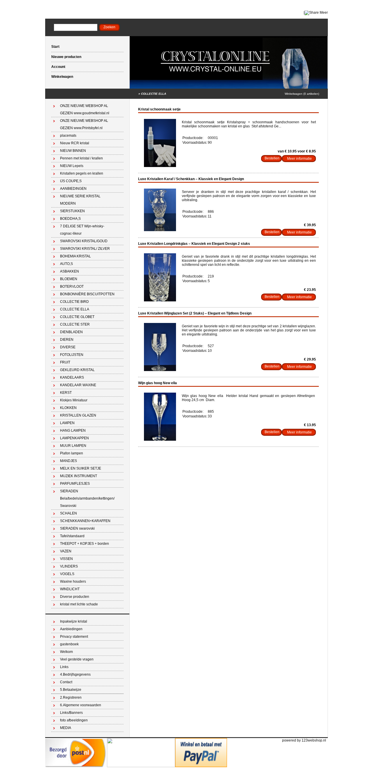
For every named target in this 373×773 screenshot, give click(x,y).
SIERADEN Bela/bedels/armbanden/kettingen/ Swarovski (87, 498)
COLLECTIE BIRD (74, 302)
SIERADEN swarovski (77, 528)
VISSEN (66, 559)
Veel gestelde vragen (77, 659)
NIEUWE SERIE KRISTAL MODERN (80, 199)
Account (58, 67)
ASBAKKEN (69, 271)
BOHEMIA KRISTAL (75, 256)
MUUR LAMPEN (73, 446)
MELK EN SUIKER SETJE (80, 468)
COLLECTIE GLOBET (77, 317)
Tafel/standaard (72, 536)
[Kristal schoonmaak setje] (160, 166)
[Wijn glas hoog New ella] (160, 440)
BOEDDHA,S (70, 219)
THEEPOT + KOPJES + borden (84, 544)
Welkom (66, 652)
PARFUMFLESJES (75, 484)
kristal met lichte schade (79, 604)
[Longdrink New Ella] (160, 300)
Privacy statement (74, 637)
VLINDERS (69, 566)
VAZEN (65, 551)
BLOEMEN (68, 279)
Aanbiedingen (71, 629)
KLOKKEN (68, 408)
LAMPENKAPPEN (74, 438)
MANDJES (68, 461)
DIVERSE (67, 347)
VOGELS (67, 574)
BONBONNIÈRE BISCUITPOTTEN (87, 294)
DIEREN (66, 340)
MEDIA (65, 728)
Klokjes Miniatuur (73, 400)
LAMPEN (67, 423)
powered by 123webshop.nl (304, 740)
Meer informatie (299, 159)
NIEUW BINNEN (73, 151)
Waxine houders (73, 581)
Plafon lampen (71, 453)
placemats (68, 135)
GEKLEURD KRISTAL (77, 370)
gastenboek (69, 644)
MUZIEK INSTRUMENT (78, 476)
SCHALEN (68, 513)
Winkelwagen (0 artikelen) (302, 93)
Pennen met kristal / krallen (81, 158)
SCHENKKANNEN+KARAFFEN (85, 521)
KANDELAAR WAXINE (78, 385)
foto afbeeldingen (74, 720)
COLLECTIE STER (75, 324)
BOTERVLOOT (72, 286)
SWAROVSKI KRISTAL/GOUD (84, 241)
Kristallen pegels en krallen (81, 173)
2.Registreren (71, 697)
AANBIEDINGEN (73, 189)
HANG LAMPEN (73, 430)
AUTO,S (66, 264)
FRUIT (65, 362)
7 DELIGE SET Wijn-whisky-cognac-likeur (82, 230)
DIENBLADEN (71, 332)
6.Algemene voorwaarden (80, 705)
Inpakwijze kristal (73, 621)
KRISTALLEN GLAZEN (78, 415)
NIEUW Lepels (71, 166)
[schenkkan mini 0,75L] (160, 230)
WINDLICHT (70, 589)
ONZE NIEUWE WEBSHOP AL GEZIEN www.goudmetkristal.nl (84, 109)
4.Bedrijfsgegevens (75, 674)
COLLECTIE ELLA (153, 93)
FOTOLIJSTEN (71, 355)
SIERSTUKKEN (72, 211)
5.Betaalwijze (70, 690)
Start (55, 47)
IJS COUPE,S (71, 181)
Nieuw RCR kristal (74, 143)
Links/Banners (71, 713)
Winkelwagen (62, 77)
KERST (66, 393)
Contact (66, 682)
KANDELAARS (72, 377)
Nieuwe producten (66, 57)
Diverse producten (74, 597)
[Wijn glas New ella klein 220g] (160, 370)
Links (64, 667)
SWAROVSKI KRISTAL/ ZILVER (85, 249)
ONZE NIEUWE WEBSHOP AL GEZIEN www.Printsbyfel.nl (84, 124)
